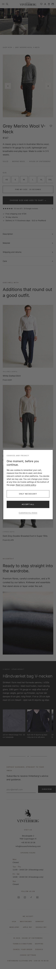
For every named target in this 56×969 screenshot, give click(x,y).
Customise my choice (28, 513)
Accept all (28, 504)
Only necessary (28, 494)
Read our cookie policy (26, 485)
